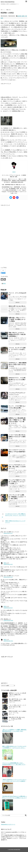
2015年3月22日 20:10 (8, 607)
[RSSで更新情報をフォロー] (4, 279)
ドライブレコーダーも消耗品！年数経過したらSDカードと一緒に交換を (17, 496)
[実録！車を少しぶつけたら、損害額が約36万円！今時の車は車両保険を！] (4, 335)
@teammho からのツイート (8, 824)
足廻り (23, 16)
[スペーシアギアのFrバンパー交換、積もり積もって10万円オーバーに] (4, 467)
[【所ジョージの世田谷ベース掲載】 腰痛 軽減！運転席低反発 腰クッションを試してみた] (7, 738)
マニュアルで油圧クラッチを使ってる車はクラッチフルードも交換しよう (17, 481)
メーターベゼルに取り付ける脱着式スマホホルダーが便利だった (17, 436)
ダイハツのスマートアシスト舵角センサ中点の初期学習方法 (17, 451)
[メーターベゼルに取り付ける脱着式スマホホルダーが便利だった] (4, 437)
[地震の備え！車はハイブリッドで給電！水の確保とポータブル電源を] (4, 320)
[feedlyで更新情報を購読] (2, 279)
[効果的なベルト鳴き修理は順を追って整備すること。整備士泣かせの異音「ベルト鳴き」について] (4, 421)
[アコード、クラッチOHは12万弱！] (4, 295)
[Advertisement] (6, 89)
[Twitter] (10, 197)
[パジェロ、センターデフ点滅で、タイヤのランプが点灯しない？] (4, 350)
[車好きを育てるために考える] (4, 309)
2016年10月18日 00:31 (8, 640)
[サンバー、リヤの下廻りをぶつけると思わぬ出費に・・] (4, 408)
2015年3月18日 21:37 (8, 533)
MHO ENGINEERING (8, 2)
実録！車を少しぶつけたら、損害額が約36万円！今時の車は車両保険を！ (17, 334)
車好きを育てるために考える (17, 306)
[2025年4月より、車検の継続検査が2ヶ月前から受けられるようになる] (4, 365)
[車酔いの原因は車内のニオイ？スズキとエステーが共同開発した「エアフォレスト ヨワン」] (7, 754)
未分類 (19, 16)
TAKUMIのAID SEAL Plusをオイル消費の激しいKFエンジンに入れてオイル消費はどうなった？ (14, 797)
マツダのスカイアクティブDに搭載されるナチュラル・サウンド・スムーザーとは (14, 515)
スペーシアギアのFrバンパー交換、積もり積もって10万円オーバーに (17, 466)
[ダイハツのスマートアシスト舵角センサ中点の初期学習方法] (4, 452)
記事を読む (18, 302)
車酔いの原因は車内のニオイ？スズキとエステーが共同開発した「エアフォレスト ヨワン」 (14, 747)
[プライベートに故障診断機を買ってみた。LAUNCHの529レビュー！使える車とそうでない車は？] (7, 771)
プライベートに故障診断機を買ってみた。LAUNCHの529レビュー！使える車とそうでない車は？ (14, 763)
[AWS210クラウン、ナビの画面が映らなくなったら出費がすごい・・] (4, 380)
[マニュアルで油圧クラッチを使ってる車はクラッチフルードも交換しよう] (4, 482)
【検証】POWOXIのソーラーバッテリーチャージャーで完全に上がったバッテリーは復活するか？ (14, 780)
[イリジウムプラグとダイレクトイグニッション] (4, 395)
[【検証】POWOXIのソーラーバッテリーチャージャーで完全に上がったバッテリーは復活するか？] (7, 788)
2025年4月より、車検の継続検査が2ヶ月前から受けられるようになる (17, 364)
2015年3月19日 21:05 (8, 564)
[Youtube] (14, 197)
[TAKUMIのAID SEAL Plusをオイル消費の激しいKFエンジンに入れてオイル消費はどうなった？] (7, 804)
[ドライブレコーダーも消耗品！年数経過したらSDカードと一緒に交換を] (4, 497)
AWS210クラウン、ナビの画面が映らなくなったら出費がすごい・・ (17, 379)
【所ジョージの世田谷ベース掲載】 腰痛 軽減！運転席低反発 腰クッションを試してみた (14, 730)
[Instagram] (17, 197)
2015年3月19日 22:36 (8, 577)
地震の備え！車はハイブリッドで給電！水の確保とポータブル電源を (17, 319)
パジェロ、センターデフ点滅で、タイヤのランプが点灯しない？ (17, 349)
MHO (4, 283)
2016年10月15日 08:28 (8, 620)
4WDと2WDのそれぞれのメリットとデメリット (15, 521)
